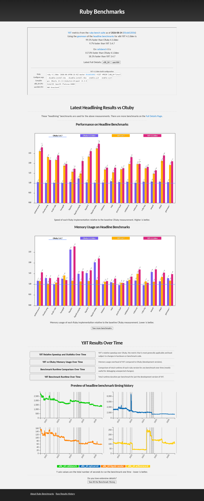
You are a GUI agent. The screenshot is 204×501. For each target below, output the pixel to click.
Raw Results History (65, 494)
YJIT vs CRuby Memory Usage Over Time (63, 362)
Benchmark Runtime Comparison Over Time (62, 369)
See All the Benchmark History (102, 482)
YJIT (70, 33)
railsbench (102, 49)
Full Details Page (154, 116)
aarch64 (115, 62)
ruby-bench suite (97, 33)
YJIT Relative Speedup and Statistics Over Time (62, 355)
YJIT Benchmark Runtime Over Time (62, 377)
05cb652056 (129, 33)
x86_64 (106, 62)
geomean (81, 36)
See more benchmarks (102, 328)
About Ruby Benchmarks (42, 494)
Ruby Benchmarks (102, 12)
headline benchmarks (103, 36)
